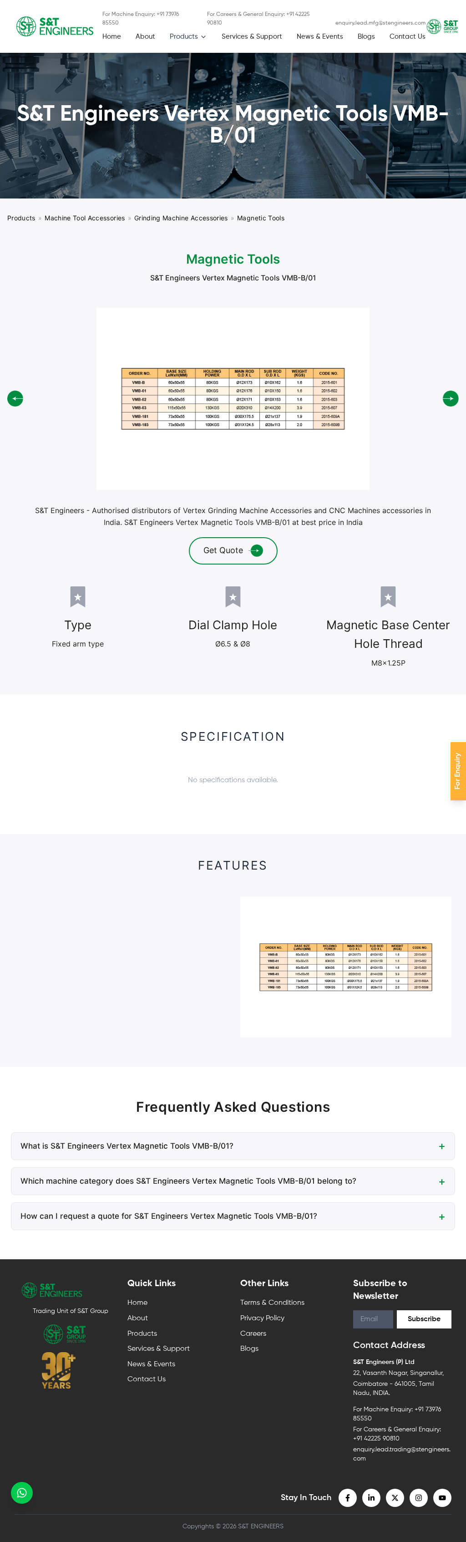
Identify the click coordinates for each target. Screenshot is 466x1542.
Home (111, 36)
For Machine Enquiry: (140, 19)
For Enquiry (457, 771)
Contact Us (407, 36)
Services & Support (252, 36)
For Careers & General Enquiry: (258, 19)
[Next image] (451, 371)
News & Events (320, 36)
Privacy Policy (262, 1263)
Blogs (366, 36)
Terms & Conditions (272, 1248)
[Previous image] (15, 371)
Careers (253, 1279)
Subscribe (424, 1264)
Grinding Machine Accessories (181, 218)
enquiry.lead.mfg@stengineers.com (380, 23)
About (145, 36)
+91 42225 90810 (376, 1384)
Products (184, 36)
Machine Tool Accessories (85, 218)
